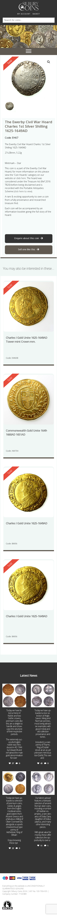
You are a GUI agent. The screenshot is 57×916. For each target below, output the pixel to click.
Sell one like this (26, 249)
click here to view (23, 191)
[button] (48, 62)
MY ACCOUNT (23, 14)
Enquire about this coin (26, 238)
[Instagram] (23, 704)
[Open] (14, 695)
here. (23, 178)
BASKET (36, 14)
